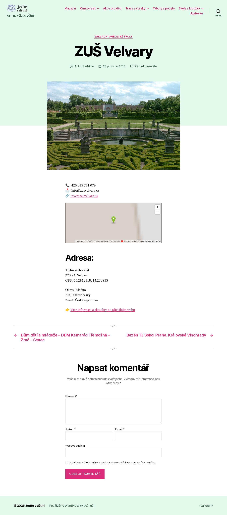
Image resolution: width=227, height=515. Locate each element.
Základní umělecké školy (113, 36)
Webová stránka (75, 445)
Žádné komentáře (146, 66)
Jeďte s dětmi (35, 505)
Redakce (88, 66)
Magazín (70, 8)
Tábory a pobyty (164, 8)
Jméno (70, 429)
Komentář (71, 396)
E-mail (120, 429)
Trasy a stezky (135, 8)
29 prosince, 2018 (114, 66)
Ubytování (196, 13)
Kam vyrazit (88, 8)
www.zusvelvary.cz (84, 195)
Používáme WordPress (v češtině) (71, 505)
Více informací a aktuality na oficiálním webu (102, 310)
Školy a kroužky (189, 8)
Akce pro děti (112, 8)
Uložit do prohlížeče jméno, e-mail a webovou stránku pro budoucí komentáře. (112, 462)
